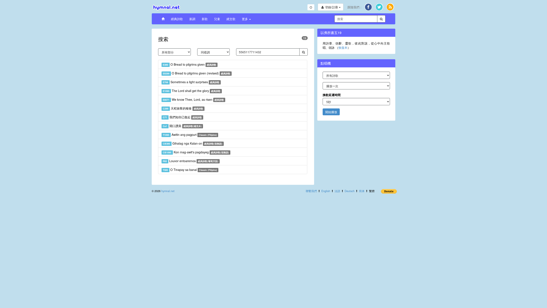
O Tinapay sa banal (190, 169)
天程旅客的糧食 (183, 108)
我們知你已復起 (182, 117)
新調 (192, 19)
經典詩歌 (177, 19)
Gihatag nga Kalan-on (192, 143)
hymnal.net (168, 191)
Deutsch (349, 191)
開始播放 (331, 112)
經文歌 (230, 19)
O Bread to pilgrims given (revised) (196, 73)
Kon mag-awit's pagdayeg (196, 152)
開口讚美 (182, 126)
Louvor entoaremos (190, 161)
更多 (245, 19)
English (325, 191)
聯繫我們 (311, 191)
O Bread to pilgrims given (189, 64)
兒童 (217, 19)
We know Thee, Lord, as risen (193, 99)
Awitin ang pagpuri (190, 134)
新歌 (205, 19)
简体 (362, 191)
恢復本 (342, 47)
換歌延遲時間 (332, 95)
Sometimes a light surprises (191, 82)
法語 (337, 191)
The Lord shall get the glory (192, 91)
